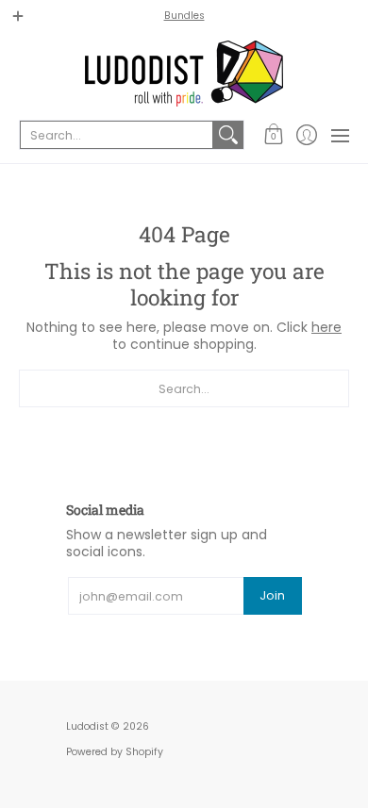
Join (272, 595)
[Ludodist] (184, 73)
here (326, 327)
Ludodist (87, 726)
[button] (273, 135)
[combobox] (116, 135)
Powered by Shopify (114, 752)
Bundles (184, 15)
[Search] (228, 135)
